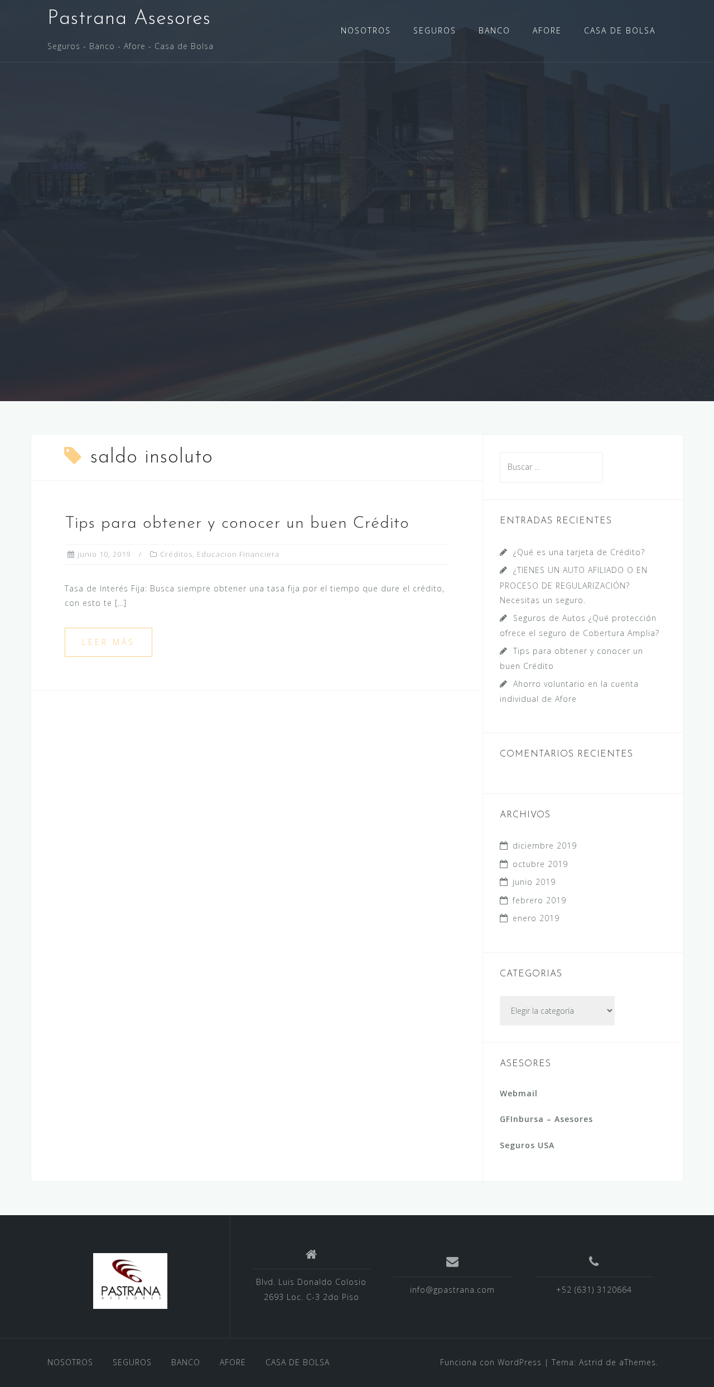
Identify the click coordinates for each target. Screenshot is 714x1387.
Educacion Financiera (238, 554)
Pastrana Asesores (129, 19)
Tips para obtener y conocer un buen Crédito (237, 523)
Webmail (519, 1093)
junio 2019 (534, 881)
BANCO (494, 30)
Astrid (591, 1362)
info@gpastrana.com (452, 1289)
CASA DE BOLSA (619, 30)
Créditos (176, 554)
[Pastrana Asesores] (130, 1281)
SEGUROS (434, 30)
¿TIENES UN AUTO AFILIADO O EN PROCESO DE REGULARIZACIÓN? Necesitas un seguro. (574, 585)
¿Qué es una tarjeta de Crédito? (579, 552)
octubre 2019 (540, 864)
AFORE (547, 30)
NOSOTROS (366, 30)
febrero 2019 (539, 900)
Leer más (108, 642)
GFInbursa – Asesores (546, 1119)
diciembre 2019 (545, 845)
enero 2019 (536, 918)
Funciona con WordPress (491, 1362)
